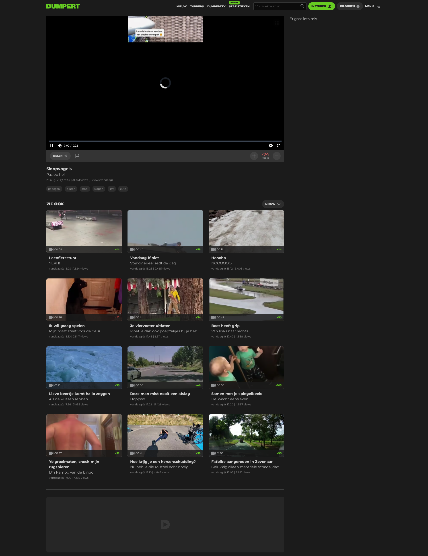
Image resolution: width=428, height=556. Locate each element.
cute (123, 188)
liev (111, 188)
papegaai (54, 188)
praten (71, 188)
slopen (98, 188)
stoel (85, 188)
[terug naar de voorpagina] (63, 6)
